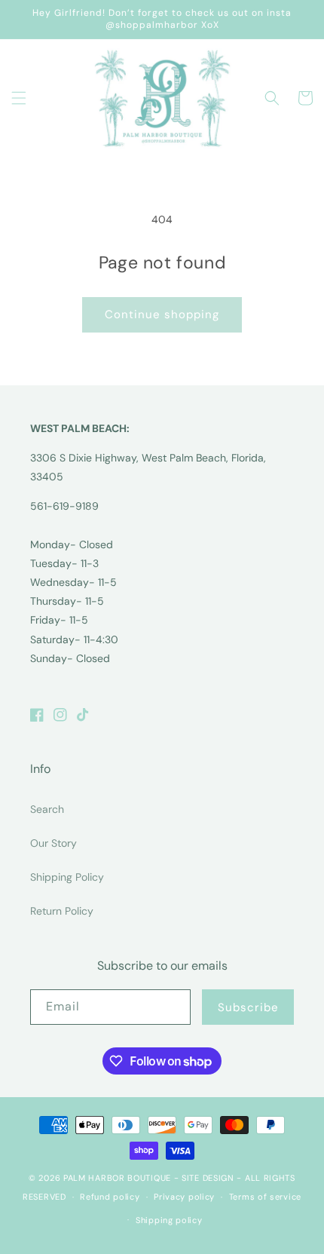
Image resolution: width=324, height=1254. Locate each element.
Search (47, 809)
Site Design (208, 1178)
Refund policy (109, 1196)
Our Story (53, 843)
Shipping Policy (67, 877)
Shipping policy (169, 1220)
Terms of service (265, 1196)
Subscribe (248, 1007)
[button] (18, 98)
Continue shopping (162, 314)
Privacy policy (184, 1196)
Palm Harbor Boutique (117, 1178)
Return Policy (61, 911)
